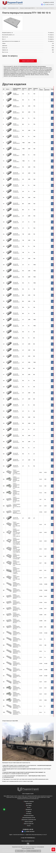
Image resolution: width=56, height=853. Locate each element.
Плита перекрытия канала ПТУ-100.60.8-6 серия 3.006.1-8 (16, 570)
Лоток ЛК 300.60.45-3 (16, 460)
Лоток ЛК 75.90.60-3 (15, 331)
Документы (29, 809)
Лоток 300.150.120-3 (16, 142)
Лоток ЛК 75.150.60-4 (16, 191)
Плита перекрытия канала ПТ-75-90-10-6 (17, 626)
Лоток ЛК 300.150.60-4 (16, 179)
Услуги (28, 807)
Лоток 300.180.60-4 (16, 130)
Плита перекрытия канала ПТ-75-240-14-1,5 (17, 681)
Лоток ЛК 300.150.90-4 (16, 203)
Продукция (29, 803)
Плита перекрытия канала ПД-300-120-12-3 (16, 486)
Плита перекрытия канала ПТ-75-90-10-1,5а (17, 614)
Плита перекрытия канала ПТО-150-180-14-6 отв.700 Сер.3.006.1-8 (16, 549)
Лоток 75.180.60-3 (16, 93)
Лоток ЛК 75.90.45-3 (15, 405)
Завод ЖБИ (6, 796)
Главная (4, 8)
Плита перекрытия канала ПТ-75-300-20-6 (17, 639)
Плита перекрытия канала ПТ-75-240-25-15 (17, 712)
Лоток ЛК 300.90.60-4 (16, 374)
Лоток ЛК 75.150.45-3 (16, 222)
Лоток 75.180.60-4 (16, 100)
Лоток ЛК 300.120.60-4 (16, 276)
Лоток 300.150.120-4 (16, 148)
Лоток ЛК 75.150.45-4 (16, 228)
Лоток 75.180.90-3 (16, 118)
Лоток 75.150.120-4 (16, 161)
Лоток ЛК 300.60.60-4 (16, 423)
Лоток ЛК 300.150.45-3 (16, 258)
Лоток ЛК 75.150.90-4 (16, 136)
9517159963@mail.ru (30, 837)
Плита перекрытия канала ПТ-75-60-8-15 (17, 584)
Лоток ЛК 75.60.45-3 (15, 466)
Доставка (28, 805)
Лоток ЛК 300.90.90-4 (16, 356)
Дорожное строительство (29, 819)
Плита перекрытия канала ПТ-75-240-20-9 (17, 700)
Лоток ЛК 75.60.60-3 (15, 380)
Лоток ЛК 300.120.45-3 (16, 362)
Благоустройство (28, 823)
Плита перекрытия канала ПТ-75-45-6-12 (17, 657)
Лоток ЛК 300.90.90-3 (16, 350)
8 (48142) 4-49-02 (48, 2)
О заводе (28, 811)
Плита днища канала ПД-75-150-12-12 (17, 505)
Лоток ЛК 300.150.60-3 (16, 173)
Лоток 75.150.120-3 (16, 154)
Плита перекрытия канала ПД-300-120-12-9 (16, 493)
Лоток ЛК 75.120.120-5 (16, 252)
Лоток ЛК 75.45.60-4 (16, 453)
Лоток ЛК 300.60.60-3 (16, 417)
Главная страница (29, 801)
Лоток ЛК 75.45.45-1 (15, 429)
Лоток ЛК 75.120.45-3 (16, 325)
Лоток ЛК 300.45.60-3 (16, 435)
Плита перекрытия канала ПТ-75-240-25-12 (17, 706)
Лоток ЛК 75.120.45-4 (16, 264)
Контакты (28, 813)
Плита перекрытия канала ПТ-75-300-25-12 (17, 645)
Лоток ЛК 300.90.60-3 (16, 368)
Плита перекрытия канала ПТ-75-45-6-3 (17, 669)
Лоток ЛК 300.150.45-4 (16, 215)
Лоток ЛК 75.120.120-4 (16, 246)
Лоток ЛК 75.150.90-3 (16, 209)
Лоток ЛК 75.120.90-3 (16, 307)
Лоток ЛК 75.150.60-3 (16, 185)
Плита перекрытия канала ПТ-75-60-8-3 (17, 590)
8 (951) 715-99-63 (49, 4)
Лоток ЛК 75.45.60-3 (15, 447)
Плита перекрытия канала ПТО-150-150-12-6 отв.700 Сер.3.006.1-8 (16, 541)
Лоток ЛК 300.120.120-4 (16, 234)
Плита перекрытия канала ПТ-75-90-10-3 (17, 620)
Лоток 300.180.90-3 (16, 106)
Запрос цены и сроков (28, 61)
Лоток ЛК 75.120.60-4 (16, 289)
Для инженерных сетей (13, 8)
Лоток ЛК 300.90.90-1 (16, 344)
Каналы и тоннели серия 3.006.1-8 (27, 8)
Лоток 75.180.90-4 (16, 124)
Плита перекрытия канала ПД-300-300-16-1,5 (16, 499)
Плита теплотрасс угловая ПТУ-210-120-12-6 (16, 578)
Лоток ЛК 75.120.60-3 (16, 283)
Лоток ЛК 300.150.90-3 (16, 197)
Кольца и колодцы (28, 815)
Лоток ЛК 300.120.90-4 (16, 301)
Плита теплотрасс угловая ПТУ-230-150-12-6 (16, 524)
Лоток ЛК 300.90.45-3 (16, 392)
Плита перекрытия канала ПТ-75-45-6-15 (17, 663)
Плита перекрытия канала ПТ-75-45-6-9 (17, 633)
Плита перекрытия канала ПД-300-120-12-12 (16, 479)
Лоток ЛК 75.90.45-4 (16, 411)
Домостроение (29, 821)
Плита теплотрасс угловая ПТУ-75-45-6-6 (16, 472)
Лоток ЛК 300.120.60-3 (16, 270)
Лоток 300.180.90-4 (16, 112)
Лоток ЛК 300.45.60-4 (16, 441)
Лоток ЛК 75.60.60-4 (16, 386)
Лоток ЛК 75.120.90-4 (16, 313)
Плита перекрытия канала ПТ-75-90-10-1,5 (17, 608)
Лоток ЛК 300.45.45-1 (16, 518)
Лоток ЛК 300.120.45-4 (16, 319)
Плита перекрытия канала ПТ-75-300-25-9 (17, 651)
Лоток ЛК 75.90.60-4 (16, 338)
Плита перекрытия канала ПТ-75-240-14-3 (17, 687)
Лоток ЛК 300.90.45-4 (16, 399)
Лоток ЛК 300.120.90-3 (16, 295)
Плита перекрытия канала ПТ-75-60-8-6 (17, 596)
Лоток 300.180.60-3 (16, 167)
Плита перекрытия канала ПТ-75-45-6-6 (17, 675)
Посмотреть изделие (53, 94)
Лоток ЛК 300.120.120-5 (16, 240)
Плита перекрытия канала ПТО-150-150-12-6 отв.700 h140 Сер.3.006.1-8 (16, 532)
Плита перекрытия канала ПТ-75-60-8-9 (17, 602)
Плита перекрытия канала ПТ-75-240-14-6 (17, 694)
